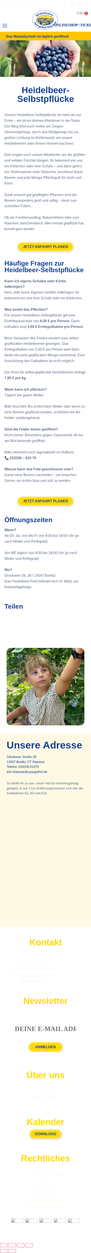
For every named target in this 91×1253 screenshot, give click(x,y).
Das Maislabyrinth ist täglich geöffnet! (37, 36)
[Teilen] (20, 1245)
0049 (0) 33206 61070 (24, 4)
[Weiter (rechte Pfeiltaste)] (12, 1251)
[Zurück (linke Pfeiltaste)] (4, 1251)
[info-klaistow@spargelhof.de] (13, 969)
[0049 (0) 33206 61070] (3, 4)
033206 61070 (29, 767)
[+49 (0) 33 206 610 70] (13, 961)
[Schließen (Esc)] (29, 1245)
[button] (4, 26)
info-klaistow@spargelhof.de (27, 772)
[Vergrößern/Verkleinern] (4, 1245)
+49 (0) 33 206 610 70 (34, 961)
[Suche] (19, 27)
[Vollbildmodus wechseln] (12, 1245)
